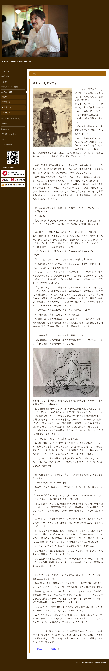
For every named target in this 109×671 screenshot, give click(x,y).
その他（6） (7, 113)
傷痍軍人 (88, 177)
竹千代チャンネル (8, 134)
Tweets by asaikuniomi (9, 167)
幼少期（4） (7, 97)
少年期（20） (7, 102)
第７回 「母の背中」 (45, 83)
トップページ (6, 71)
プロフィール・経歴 (9, 87)
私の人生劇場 (6, 92)
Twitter (4, 124)
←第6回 (38, 649)
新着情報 (5, 76)
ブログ (4, 139)
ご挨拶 (4, 82)
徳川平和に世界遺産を (10, 119)
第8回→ (54, 649)
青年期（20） (7, 107)
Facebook (5, 129)
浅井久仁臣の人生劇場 (84, 662)
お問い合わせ (6, 145)
